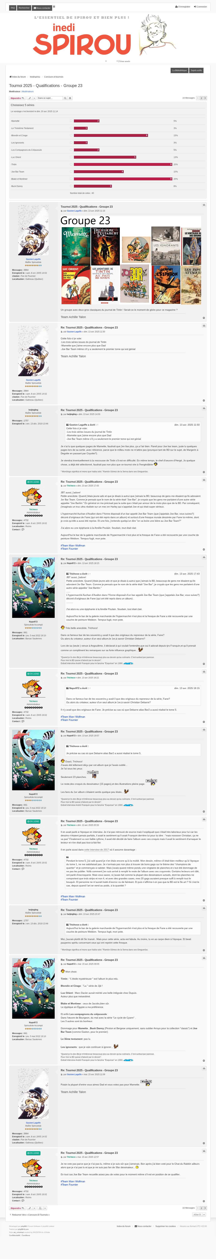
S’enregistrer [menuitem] (184, 7)
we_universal (19, 1232)
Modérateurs (28, 91)
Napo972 (33, 622)
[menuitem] (42, 8)
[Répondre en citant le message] (204, 205)
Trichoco (33, 509)
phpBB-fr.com (23, 1229)
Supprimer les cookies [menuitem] (165, 1226)
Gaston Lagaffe (33, 259)
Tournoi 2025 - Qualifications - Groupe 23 (45, 85)
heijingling (33, 410)
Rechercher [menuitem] (24, 8)
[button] (205, 98)
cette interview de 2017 (96, 849)
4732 (26, 520)
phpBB (23, 1226)
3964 (26, 270)
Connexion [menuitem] (202, 7)
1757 (26, 420)
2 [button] (201, 98)
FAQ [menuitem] (13, 8)
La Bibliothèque (179, 70)
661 (25, 632)
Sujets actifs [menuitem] (196, 70)
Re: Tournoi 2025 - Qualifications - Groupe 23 (89, 327)
